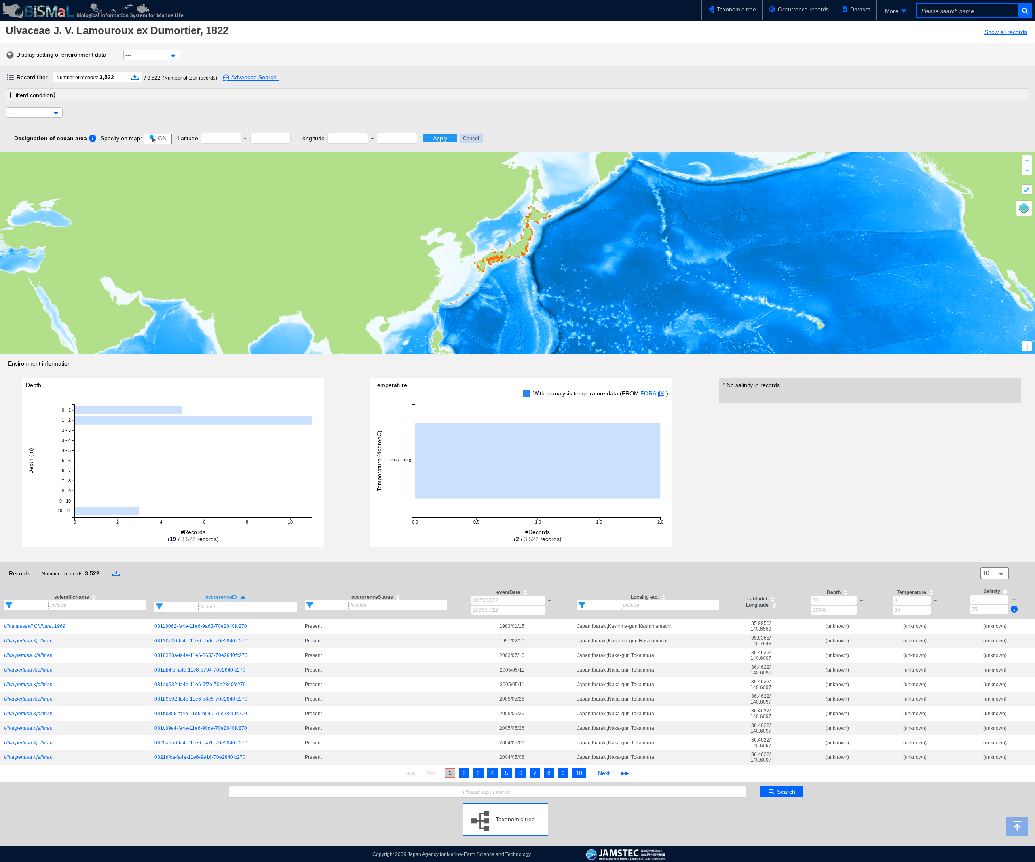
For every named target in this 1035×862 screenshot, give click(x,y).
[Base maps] (1024, 208)
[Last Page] (624, 773)
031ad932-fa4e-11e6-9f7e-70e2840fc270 (200, 684)
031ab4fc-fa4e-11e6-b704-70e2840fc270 (199, 670)
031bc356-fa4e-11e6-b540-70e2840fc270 (200, 713)
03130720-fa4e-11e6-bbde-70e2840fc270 (200, 641)
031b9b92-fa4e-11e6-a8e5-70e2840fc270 (200, 699)
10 (579, 773)
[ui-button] (1024, 10)
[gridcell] (75, 626)
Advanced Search (254, 77)
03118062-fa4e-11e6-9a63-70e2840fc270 (200, 626)
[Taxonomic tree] (505, 806)
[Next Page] (604, 773)
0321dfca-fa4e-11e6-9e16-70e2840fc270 (199, 757)
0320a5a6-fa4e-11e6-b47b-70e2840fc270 (200, 743)
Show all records (1005, 32)
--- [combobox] (128, 55)
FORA (648, 393)
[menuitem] (894, 11)
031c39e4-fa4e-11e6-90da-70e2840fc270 (200, 728)
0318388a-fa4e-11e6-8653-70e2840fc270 (200, 655)
